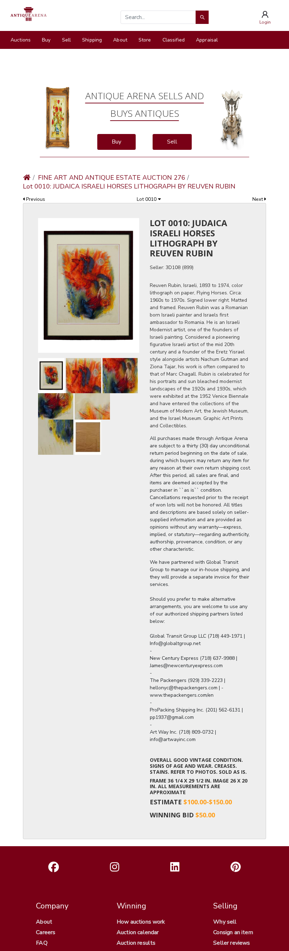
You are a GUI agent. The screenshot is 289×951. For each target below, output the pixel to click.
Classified (173, 40)
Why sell (224, 922)
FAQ (41, 943)
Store (145, 40)
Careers (45, 932)
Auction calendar (138, 932)
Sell (66, 40)
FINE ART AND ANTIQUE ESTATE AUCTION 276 (111, 177)
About (120, 40)
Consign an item (233, 932)
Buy (46, 40)
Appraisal (207, 40)
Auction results (136, 943)
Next (258, 199)
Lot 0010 (147, 199)
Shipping (92, 40)
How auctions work (141, 922)
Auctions (21, 40)
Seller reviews (231, 943)
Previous (35, 199)
